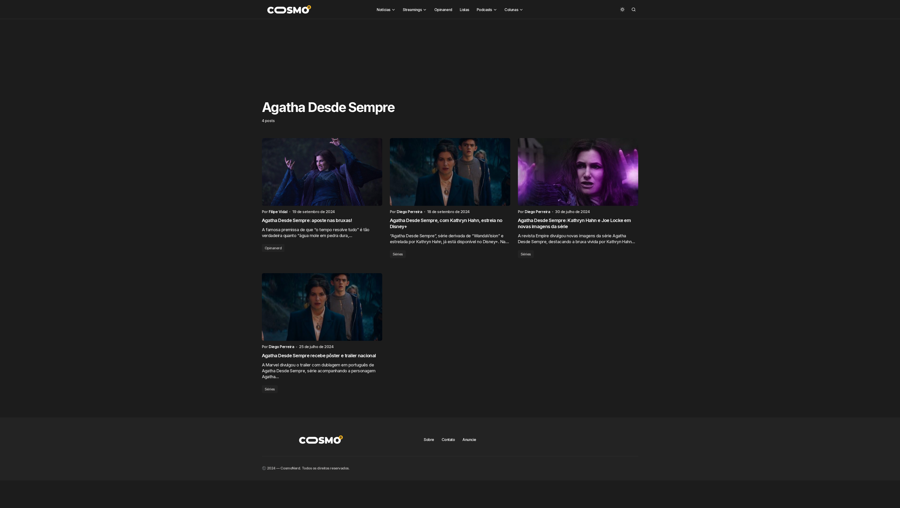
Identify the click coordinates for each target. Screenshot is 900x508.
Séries (398, 254)
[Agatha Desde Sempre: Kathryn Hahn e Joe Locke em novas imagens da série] (578, 172)
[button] (622, 9)
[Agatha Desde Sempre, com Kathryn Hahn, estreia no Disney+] (450, 172)
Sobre (429, 439)
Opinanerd (273, 248)
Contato (448, 439)
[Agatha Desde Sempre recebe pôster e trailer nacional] (322, 307)
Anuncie (469, 439)
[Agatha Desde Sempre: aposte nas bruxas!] (322, 172)
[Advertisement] (141, 52)
